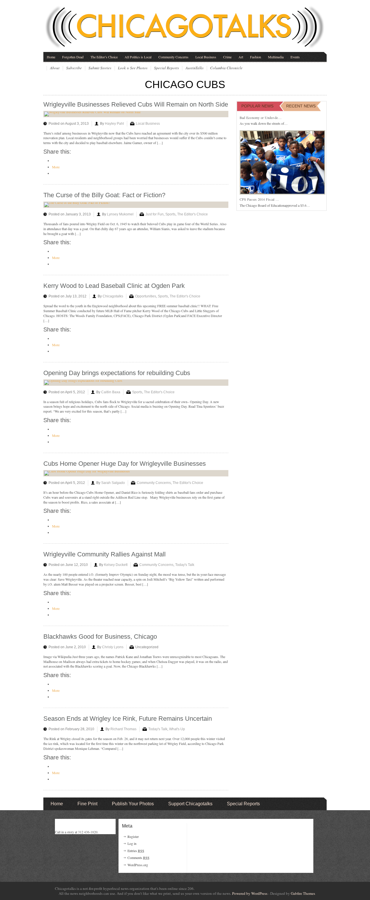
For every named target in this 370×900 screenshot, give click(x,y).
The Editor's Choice (192, 214)
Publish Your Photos (133, 803)
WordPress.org (137, 864)
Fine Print (87, 803)
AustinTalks (195, 68)
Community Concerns (173, 57)
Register (133, 836)
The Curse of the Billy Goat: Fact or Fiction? (104, 195)
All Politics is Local (138, 57)
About (55, 68)
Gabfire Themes (303, 893)
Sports (170, 214)
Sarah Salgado (113, 483)
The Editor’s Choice (104, 57)
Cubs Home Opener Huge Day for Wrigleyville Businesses (124, 463)
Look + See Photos (132, 68)
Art (240, 57)
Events (295, 57)
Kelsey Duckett (115, 565)
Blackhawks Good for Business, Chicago (100, 636)
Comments (138, 857)
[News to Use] (185, 27)
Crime (227, 57)
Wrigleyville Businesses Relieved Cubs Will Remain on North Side (135, 104)
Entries (135, 850)
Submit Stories (99, 68)
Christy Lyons (112, 647)
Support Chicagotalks (190, 803)
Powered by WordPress (249, 893)
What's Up (177, 729)
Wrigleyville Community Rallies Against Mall (104, 554)
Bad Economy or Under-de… (261, 117)
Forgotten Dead (73, 57)
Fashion (255, 57)
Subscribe (74, 68)
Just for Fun (154, 214)
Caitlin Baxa (110, 392)
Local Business (205, 57)
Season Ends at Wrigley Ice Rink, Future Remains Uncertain (127, 718)
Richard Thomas (123, 729)
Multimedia (276, 57)
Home (51, 57)
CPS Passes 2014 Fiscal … (259, 199)
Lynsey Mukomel (120, 214)
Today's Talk (184, 565)
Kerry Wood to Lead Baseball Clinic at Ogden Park (114, 285)
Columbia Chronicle (226, 68)
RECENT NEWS (301, 106)
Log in (131, 843)
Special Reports (166, 68)
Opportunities (145, 296)
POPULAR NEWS (257, 106)
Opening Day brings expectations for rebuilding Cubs (116, 373)
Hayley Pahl (114, 124)
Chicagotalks (113, 296)
